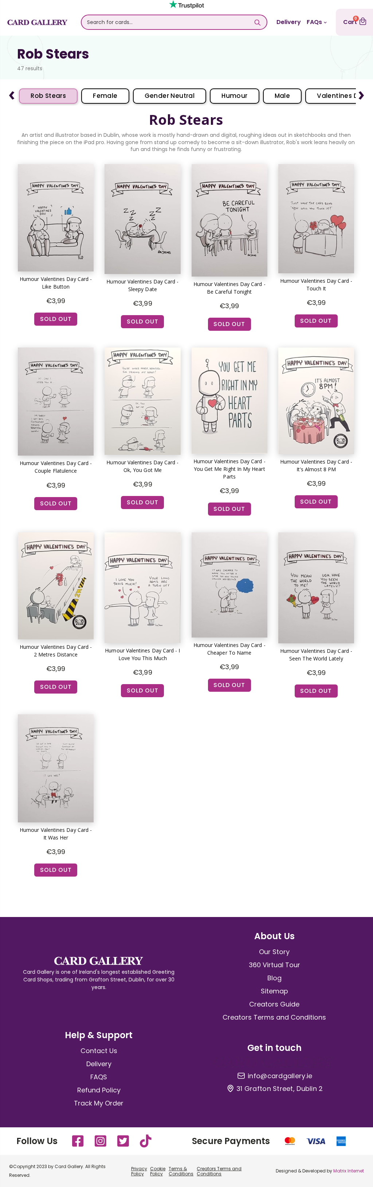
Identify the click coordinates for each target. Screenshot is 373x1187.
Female (105, 95)
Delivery (288, 22)
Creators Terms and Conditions (274, 1017)
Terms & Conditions (181, 1171)
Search (258, 22)
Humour (234, 95)
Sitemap (274, 991)
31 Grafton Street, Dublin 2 (279, 1089)
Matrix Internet (348, 1171)
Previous (11, 92)
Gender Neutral (170, 95)
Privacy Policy (139, 1171)
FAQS (98, 1076)
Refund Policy (99, 1090)
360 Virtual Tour (274, 964)
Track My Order (98, 1103)
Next (361, 92)
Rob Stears (48, 95)
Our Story (274, 951)
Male (282, 95)
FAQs (314, 22)
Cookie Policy (157, 1171)
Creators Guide (274, 1004)
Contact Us (99, 1050)
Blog (274, 977)
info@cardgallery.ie (280, 1076)
